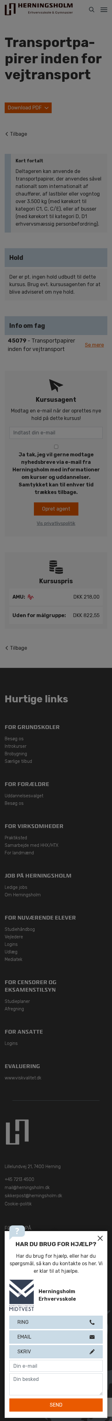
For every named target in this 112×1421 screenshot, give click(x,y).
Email (24, 1337)
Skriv (24, 1352)
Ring (23, 1322)
